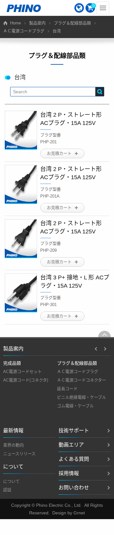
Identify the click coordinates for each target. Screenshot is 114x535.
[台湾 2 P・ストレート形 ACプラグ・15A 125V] (21, 130)
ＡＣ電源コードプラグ (23, 31)
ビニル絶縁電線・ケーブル (81, 397)
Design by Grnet (68, 512)
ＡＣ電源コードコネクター (81, 380)
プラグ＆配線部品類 (72, 23)
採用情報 (69, 473)
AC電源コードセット (22, 371)
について (11, 481)
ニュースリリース (19, 453)
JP (79, 8)
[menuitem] (79, 8)
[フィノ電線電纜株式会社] (24, 8)
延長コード (67, 388)
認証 (7, 489)
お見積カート (59, 153)
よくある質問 (74, 459)
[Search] (99, 91)
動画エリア (71, 444)
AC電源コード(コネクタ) (25, 380)
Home (15, 23)
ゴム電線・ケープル (75, 405)
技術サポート (74, 430)
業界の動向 (13, 445)
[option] (30, 371)
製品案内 (37, 23)
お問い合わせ (74, 487)
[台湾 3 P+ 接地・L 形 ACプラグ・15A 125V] (21, 292)
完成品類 (12, 363)
